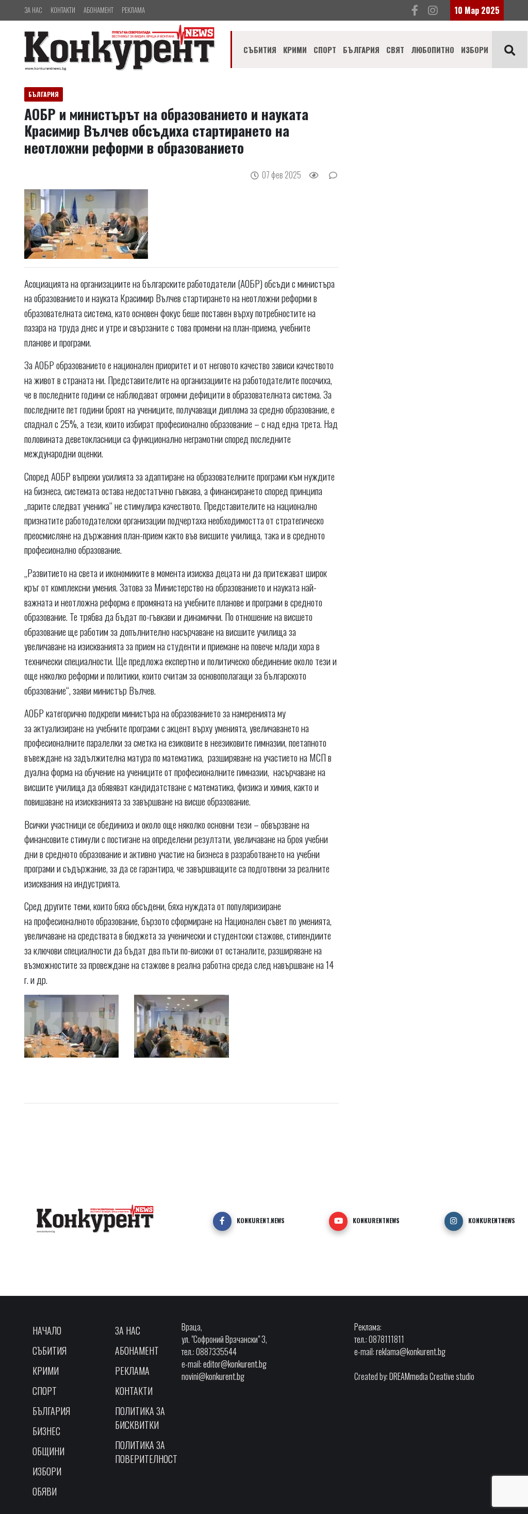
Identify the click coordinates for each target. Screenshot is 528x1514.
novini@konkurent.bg (213, 1376)
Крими (295, 49)
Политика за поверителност (146, 1452)
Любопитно (432, 49)
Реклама (133, 10)
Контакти (63, 10)
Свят (395, 49)
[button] (222, 1221)
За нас (33, 10)
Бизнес (46, 1431)
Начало (46, 1330)
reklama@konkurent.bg (411, 1351)
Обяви (44, 1491)
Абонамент (98, 10)
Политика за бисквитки (140, 1417)
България (361, 49)
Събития (259, 49)
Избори (474, 49)
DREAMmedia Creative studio (431, 1376)
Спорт (325, 49)
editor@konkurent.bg (235, 1364)
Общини (48, 1451)
